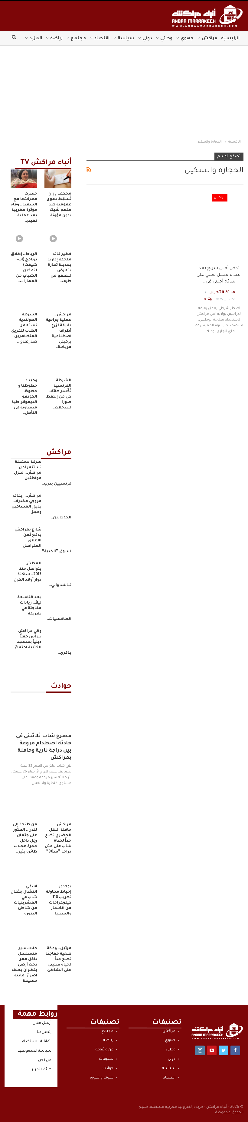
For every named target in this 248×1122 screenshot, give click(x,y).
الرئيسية (230, 38)
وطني (166, 38)
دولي (147, 38)
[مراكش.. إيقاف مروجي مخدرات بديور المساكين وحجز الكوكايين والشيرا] (58, 503)
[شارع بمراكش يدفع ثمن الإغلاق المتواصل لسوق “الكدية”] (58, 536)
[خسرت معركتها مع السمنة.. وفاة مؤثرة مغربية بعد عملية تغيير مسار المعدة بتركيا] (24, 178)
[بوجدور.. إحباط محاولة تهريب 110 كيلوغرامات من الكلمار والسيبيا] (57, 871)
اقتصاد (101, 38)
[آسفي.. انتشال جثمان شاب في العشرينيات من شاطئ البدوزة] (24, 871)
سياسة (126, 38)
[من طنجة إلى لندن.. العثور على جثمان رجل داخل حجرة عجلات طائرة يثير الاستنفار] (24, 809)
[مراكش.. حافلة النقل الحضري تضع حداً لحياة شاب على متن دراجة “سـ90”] (57, 809)
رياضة (56, 38)
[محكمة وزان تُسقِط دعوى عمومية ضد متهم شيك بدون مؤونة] (57, 178)
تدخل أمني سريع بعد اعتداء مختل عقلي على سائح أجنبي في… (219, 275)
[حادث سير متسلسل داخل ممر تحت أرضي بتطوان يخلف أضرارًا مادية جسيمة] (24, 933)
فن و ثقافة (104, 1050)
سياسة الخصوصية (34, 1051)
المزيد (35, 38)
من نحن (44, 1060)
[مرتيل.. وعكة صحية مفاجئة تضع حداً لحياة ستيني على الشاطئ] (57, 933)
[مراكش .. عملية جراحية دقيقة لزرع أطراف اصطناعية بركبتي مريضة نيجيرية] (57, 299)
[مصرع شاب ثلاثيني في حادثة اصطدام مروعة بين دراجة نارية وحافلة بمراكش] (41, 711)
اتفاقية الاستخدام (36, 1042)
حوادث (108, 1068)
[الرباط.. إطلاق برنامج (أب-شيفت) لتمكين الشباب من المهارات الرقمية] (24, 239)
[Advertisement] (124, 91)
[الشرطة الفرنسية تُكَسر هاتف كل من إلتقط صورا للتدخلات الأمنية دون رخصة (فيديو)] (57, 365)
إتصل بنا (44, 1032)
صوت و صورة (101, 1078)
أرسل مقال (42, 1023)
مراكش (209, 38)
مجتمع (78, 38)
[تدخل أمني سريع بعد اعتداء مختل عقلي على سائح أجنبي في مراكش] (219, 226)
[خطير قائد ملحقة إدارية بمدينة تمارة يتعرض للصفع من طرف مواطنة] (57, 239)
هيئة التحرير (41, 1070)
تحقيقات (106, 1059)
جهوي (187, 38)
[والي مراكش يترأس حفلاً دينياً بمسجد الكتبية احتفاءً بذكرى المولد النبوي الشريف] (58, 638)
